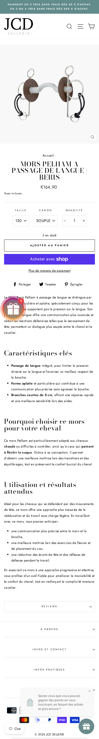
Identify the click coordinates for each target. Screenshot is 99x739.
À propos (49, 629)
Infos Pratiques (49, 669)
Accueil (48, 155)
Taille (20, 210)
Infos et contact (49, 649)
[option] (49, 6)
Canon (45, 210)
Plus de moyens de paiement (49, 270)
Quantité (74, 210)
